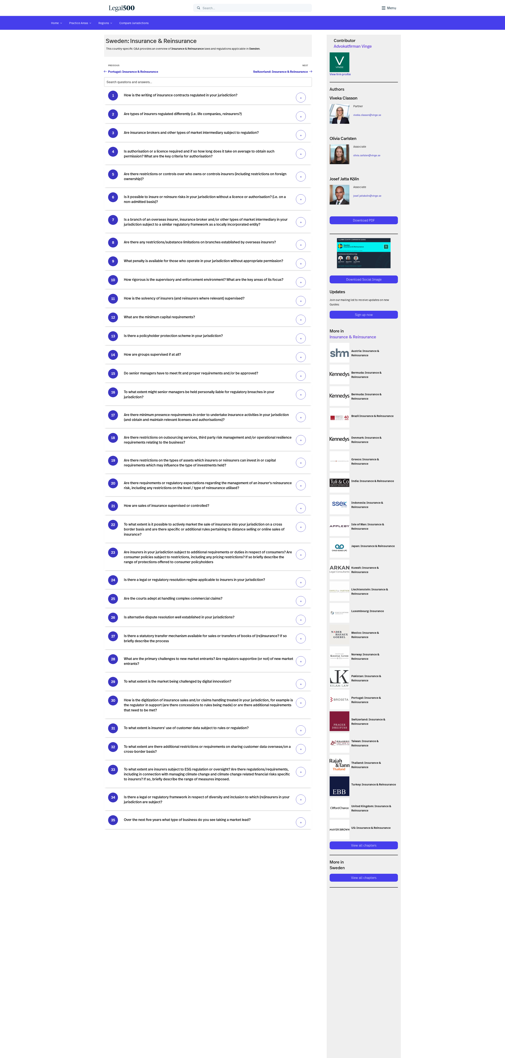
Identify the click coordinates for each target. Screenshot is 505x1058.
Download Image (314, 549)
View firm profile (340, 74)
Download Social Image (364, 279)
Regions (103, 23)
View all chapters (363, 845)
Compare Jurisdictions (134, 23)
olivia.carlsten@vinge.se (366, 155)
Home (55, 23)
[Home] (148, 8)
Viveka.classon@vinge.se (367, 115)
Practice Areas (78, 23)
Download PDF (364, 220)
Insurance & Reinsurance (163, 41)
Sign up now (364, 315)
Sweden (117, 41)
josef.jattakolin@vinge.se (367, 195)
